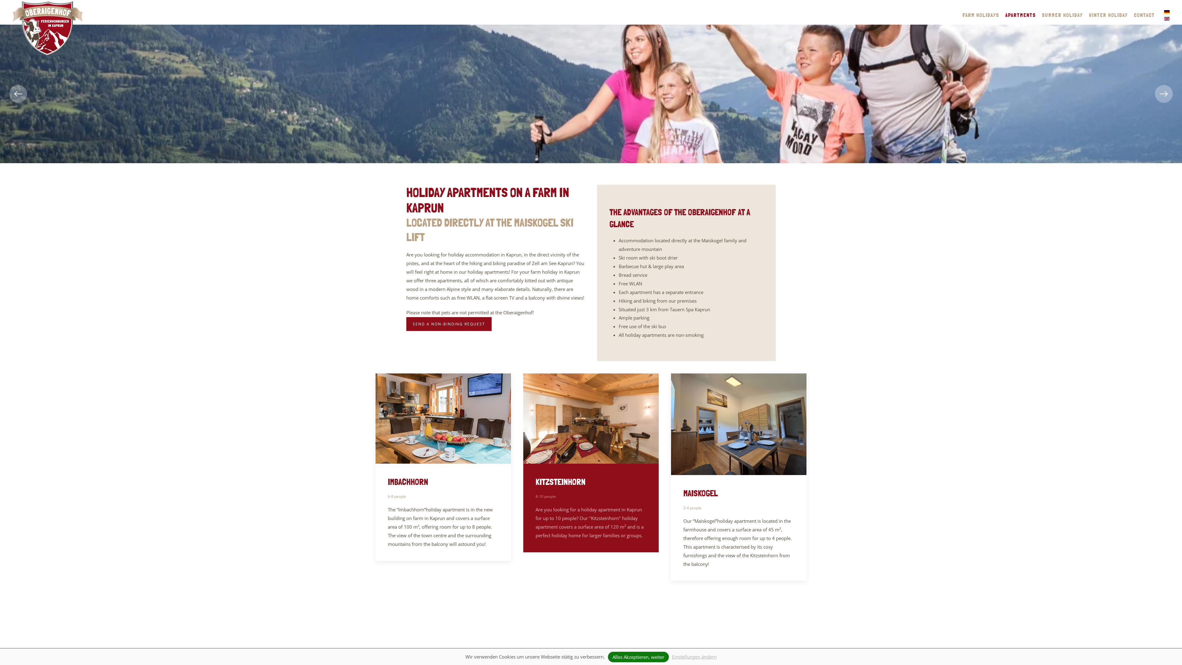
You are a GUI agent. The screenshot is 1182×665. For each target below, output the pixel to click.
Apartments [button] (1020, 15)
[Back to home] (47, 28)
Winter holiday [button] (1108, 15)
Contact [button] (1144, 15)
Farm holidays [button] (981, 15)
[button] (18, 94)
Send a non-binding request (449, 324)
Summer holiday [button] (1062, 15)
